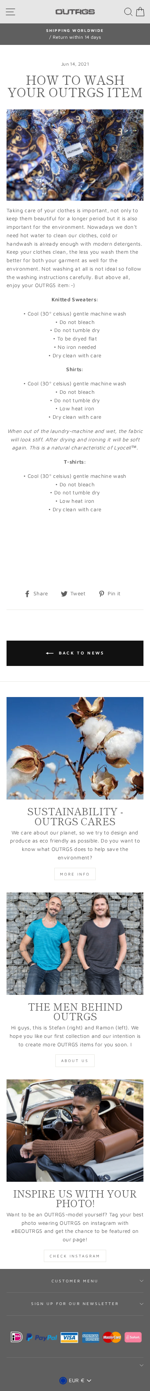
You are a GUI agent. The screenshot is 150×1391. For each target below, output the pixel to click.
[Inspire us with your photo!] (75, 1130)
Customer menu (75, 1281)
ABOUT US (75, 1060)
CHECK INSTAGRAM (75, 1256)
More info (75, 874)
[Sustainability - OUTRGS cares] (75, 748)
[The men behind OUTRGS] (75, 943)
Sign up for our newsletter (75, 1303)
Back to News (81, 652)
